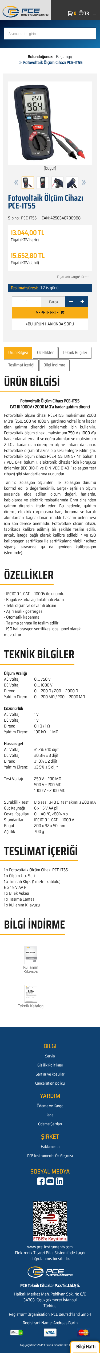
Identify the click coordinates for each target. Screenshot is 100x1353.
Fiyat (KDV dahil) (25, 263)
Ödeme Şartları (50, 1124)
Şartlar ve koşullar (50, 1074)
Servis (50, 1056)
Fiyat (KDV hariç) (25, 240)
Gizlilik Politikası (50, 1065)
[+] (82, 301)
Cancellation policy (50, 1083)
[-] (71, 301)
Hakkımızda (50, 1146)
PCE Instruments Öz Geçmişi (50, 1155)
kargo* (76, 277)
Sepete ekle (48, 312)
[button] (16, 183)
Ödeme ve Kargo (50, 1106)
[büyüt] (50, 168)
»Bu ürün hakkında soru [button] (50, 324)
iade (50, 1115)
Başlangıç (64, 56)
